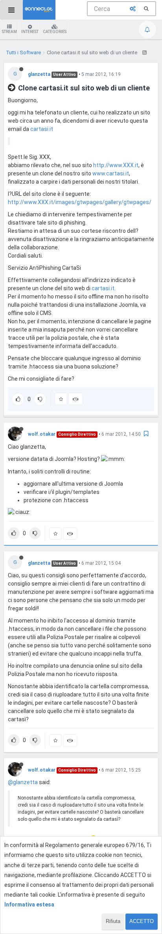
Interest (30, 31)
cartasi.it (41, 129)
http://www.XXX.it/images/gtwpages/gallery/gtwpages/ (79, 202)
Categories (54, 31)
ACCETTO (141, 921)
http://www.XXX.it (115, 165)
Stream (9, 31)
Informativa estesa (29, 904)
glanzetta (39, 74)
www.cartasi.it (110, 173)
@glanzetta (23, 782)
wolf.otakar (41, 434)
